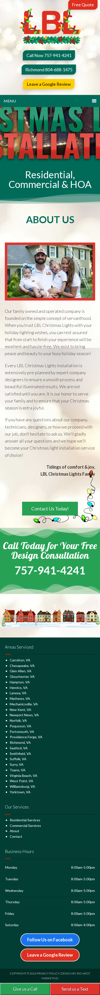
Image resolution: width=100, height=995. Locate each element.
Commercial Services (25, 825)
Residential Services (25, 820)
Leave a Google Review (49, 84)
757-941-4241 (50, 570)
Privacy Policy (48, 973)
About (14, 831)
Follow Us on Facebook (50, 939)
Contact (16, 836)
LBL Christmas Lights (50, 26)
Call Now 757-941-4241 (48, 55)
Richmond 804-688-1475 (48, 69)
